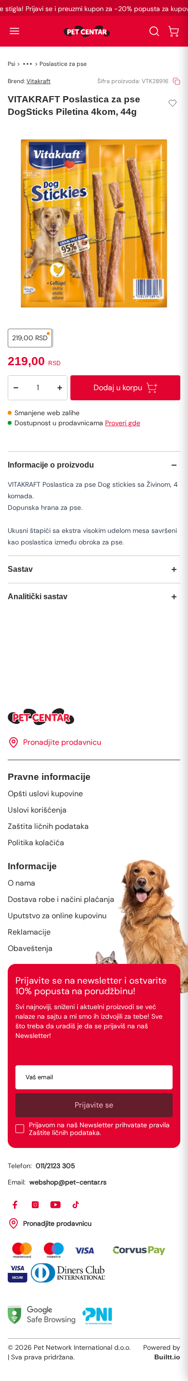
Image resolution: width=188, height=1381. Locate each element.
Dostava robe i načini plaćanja (61, 899)
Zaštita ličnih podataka (48, 826)
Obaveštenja (30, 948)
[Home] (94, 716)
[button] (14, 31)
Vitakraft (39, 81)
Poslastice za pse (63, 64)
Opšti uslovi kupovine (45, 794)
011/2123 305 (55, 1165)
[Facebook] (15, 1205)
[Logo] (87, 31)
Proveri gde (122, 423)
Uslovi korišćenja (37, 810)
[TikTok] (76, 1205)
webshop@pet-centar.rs (68, 1182)
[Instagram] (35, 1205)
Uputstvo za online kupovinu (57, 916)
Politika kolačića (36, 843)
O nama (21, 883)
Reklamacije (29, 932)
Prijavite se (94, 1105)
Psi (11, 64)
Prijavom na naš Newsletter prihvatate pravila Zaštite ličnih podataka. (99, 1128)
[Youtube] (56, 1205)
